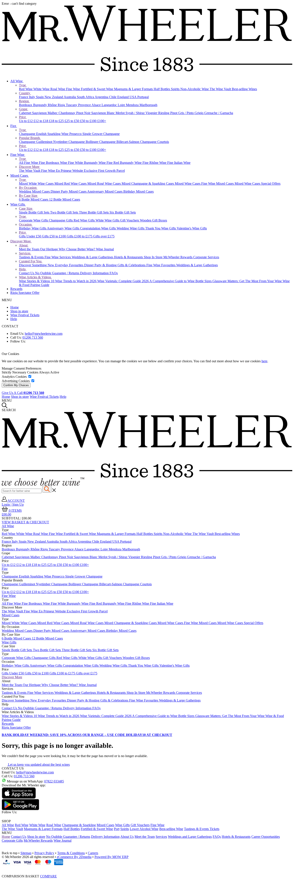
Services (25, 253)
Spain (40, 97)
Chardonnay (67, 113)
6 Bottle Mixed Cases (34, 199)
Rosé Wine (58, 89)
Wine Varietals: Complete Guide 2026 (123, 281)
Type (23, 85)
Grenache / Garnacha (218, 113)
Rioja (62, 105)
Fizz (13, 126)
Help (22, 269)
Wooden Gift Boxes (153, 220)
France (24, 97)
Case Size (26, 208)
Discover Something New (37, 265)
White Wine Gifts (108, 220)
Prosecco (75, 134)
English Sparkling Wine (52, 134)
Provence (84, 105)
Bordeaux (26, 105)
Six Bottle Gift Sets (123, 212)
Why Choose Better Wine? (77, 249)
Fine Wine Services (58, 257)
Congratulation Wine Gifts (98, 228)
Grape (23, 109)
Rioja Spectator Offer (24, 292)
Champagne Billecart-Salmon (119, 142)
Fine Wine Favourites (161, 265)
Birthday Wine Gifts (33, 228)
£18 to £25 (57, 121)
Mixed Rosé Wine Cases (104, 183)
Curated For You (30, 261)
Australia (70, 97)
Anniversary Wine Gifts (63, 228)
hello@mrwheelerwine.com (43, 333)
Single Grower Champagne (101, 134)
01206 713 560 (32, 337)
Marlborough (148, 105)
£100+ (101, 121)
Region (24, 101)
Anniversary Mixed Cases (105, 191)
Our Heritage (49, 249)
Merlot (120, 113)
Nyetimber (60, 142)
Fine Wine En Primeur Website (62, 170)
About (23, 245)
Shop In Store (153, 257)
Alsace (96, 105)
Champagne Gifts (61, 220)
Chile (113, 97)
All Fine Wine (29, 162)
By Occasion (28, 187)
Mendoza (132, 105)
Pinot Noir (83, 113)
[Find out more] (43, 484)
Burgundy (40, 105)
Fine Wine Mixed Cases (218, 183)
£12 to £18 (41, 121)
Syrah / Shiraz (135, 113)
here (264, 361)
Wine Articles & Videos (35, 277)
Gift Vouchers (130, 220)
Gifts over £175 (104, 236)
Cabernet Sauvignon (33, 113)
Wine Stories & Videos (35, 281)
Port (116, 829)
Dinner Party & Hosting (101, 265)
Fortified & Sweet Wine (97, 89)
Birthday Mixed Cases (138, 191)
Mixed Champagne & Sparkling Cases (148, 183)
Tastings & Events (32, 257)
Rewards (16, 289)
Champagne (27, 134)
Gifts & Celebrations (132, 265)
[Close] (147, 868)
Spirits (175, 89)
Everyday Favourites (69, 265)
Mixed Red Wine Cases (70, 183)
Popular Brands (30, 138)
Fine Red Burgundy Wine (124, 162)
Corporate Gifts (12, 840)
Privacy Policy (44, 853)
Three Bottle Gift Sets (94, 212)
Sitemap (25, 853)
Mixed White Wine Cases (36, 183)
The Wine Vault (221, 89)
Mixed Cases (19, 175)
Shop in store (19, 311)
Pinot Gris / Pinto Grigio (187, 113)
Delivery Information (95, 273)
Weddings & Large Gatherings (93, 257)
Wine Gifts (18, 204)
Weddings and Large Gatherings (190, 836)
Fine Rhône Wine (154, 162)
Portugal (143, 97)
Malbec (53, 113)
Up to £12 (26, 121)
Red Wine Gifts (85, 220)
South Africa (86, 97)
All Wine (16, 81)
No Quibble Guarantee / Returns (57, 273)
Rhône (53, 105)
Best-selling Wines (244, 89)
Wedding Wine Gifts (131, 228)
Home (14, 307)
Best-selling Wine (171, 829)
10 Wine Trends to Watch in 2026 (74, 281)
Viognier (151, 113)
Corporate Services (206, 257)
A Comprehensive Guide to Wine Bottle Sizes (180, 281)
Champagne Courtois (154, 142)
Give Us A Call (23, 393)
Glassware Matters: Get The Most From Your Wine (247, 281)
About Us (127, 836)
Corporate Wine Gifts (34, 220)
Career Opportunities (265, 836)
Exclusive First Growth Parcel (104, 170)
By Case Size (28, 195)
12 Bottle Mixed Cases (64, 199)
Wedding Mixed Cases (35, 191)
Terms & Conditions (71, 853)
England (123, 97)
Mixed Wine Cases (188, 183)
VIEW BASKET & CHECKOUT (25, 522)
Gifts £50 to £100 (54, 236)
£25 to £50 (72, 121)
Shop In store (36, 836)
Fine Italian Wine (178, 162)
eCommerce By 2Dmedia (74, 857)
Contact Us (27, 273)
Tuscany (72, 105)
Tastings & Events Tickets (201, 829)
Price (23, 117)
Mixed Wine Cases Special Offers (257, 183)
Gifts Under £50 (30, 236)
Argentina (102, 97)
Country (25, 93)
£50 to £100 (88, 121)
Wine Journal (105, 249)
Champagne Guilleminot (36, 142)
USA (133, 97)
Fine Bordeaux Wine (53, 162)
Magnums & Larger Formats (134, 89)
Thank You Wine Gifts (161, 228)
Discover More (29, 167)
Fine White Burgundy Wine (87, 162)
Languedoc (110, 105)
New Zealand (54, 97)
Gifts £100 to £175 (80, 236)
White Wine (41, 89)
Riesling (164, 113)
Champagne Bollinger (83, 142)
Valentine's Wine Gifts (192, 228)
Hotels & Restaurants (129, 257)
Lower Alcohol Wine (144, 829)
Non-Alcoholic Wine (195, 89)
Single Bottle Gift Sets (34, 212)
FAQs (114, 273)
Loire (122, 105)
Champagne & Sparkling (79, 825)
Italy (32, 97)
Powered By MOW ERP (111, 857)
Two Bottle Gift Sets (64, 212)
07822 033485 (54, 781)
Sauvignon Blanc (103, 113)
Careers (93, 853)
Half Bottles (162, 89)
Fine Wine (73, 89)
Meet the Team (29, 249)
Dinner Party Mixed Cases (69, 191)
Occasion (25, 224)
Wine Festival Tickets (24, 315)
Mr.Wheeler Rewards (178, 257)
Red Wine (26, 89)
